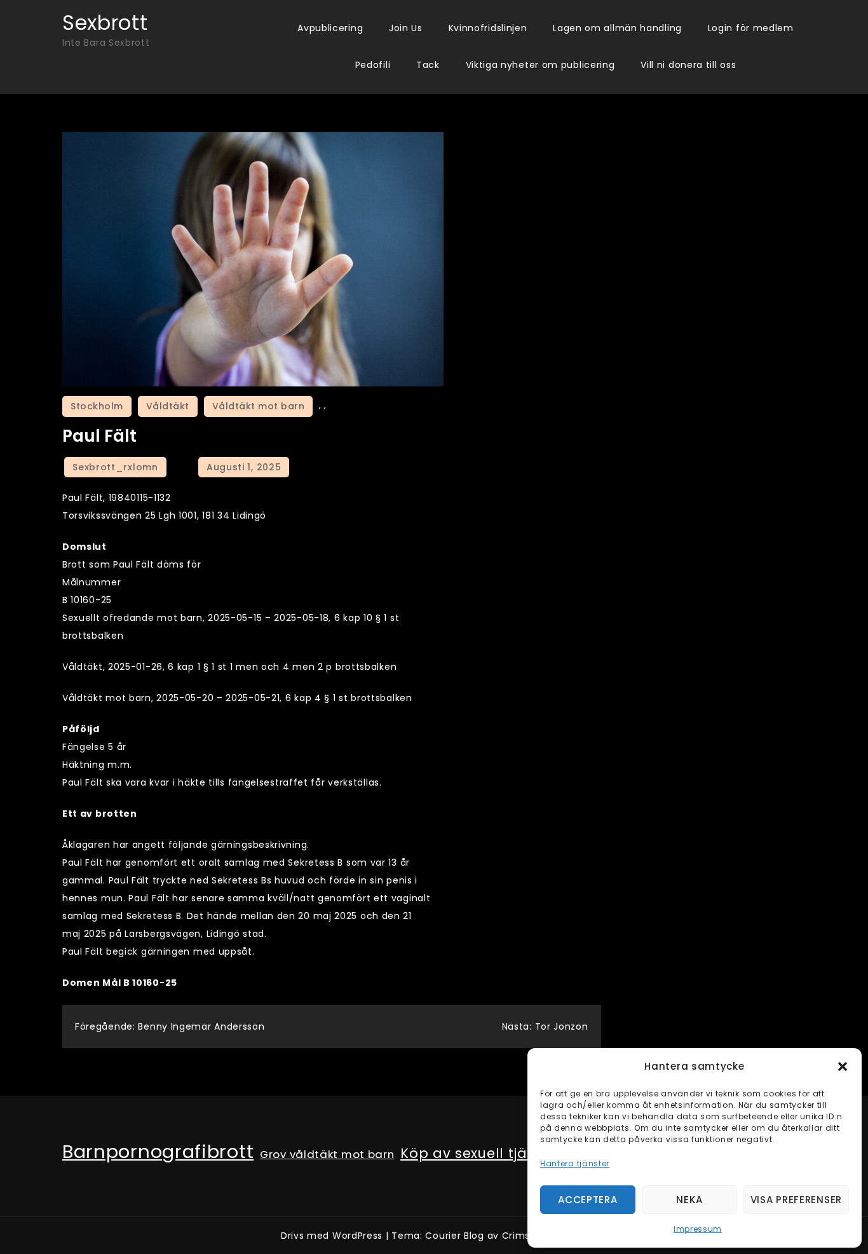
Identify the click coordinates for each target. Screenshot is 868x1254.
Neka (689, 1199)
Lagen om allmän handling (617, 28)
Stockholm (97, 406)
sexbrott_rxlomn (115, 467)
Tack (428, 64)
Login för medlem (751, 28)
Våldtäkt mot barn (258, 406)
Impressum (698, 1228)
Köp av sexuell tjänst (475, 1153)
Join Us (406, 28)
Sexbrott (105, 22)
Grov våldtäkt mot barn (327, 1154)
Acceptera (587, 1199)
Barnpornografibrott (158, 1152)
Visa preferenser (796, 1199)
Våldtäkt (167, 406)
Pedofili (373, 64)
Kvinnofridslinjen (488, 28)
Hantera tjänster (574, 1163)
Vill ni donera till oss (688, 64)
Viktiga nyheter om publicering (540, 64)
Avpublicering (330, 28)
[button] (842, 1066)
